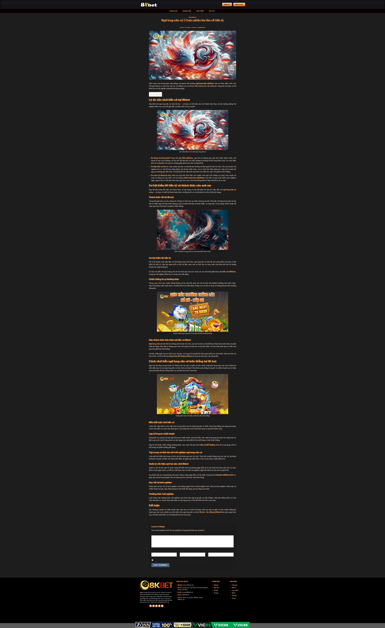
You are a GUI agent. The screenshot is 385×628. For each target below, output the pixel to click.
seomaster (201, 27)
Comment (155, 533)
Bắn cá (234, 587)
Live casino (235, 590)
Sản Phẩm (200, 11)
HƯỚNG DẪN (187, 11)
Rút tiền (216, 590)
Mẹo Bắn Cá (193, 17)
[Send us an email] (159, 606)
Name (154, 551)
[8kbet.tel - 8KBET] (150, 4)
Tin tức (234, 598)
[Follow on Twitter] (156, 606)
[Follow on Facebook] (150, 606)
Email (182, 551)
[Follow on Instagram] (153, 606)
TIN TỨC (211, 11)
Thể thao (234, 595)
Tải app (216, 593)
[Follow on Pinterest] (162, 606)
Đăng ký (216, 585)
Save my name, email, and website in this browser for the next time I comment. (182, 560)
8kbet (141, 592)
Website (211, 551)
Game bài (235, 585)
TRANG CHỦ (173, 11)
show (158, 94)
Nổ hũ (233, 593)
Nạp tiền (216, 587)
